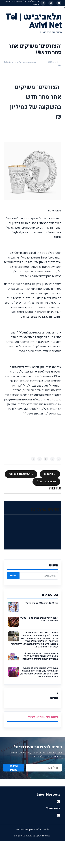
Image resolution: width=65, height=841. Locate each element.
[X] (50, 3)
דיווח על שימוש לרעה (42, 717)
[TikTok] (43, 3)
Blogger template (23, 835)
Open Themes (43, 835)
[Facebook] (58, 3)
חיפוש (13, 575)
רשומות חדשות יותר (20, 474)
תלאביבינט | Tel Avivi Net (34, 21)
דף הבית (49, 474)
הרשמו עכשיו (14, 767)
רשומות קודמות (47, 481)
